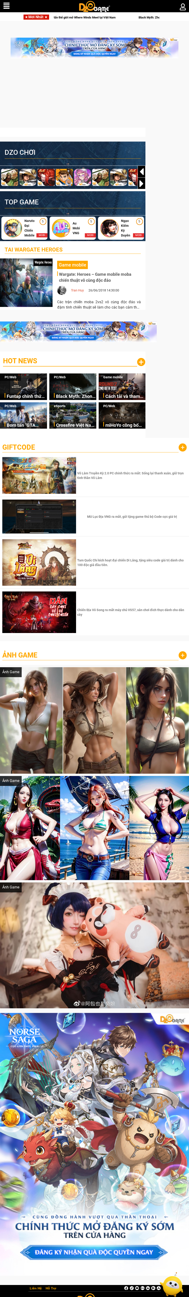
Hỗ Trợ (51, 1288)
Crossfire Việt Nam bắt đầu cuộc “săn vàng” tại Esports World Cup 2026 (75, 425)
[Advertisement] (94, 95)
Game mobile (113, 377)
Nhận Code (131, 475)
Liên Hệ (36, 1288)
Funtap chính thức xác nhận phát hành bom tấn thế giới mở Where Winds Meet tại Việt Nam (27, 397)
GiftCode (18, 447)
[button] (141, 183)
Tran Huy (77, 290)
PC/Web (10, 377)
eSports (59, 406)
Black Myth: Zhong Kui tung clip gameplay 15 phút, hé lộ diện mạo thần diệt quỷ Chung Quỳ (89, 17)
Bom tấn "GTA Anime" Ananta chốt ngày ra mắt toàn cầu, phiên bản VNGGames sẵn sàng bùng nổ (27, 425)
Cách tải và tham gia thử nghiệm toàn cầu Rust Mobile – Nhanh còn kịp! (122, 397)
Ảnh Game (19, 655)
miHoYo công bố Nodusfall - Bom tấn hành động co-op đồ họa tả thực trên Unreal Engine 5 (124, 425)
